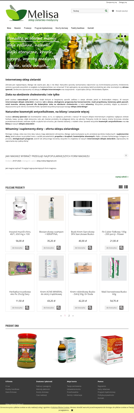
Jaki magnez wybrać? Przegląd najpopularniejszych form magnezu (47, 156)
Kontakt (101, 398)
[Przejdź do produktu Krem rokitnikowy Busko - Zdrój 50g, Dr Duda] (82, 272)
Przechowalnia (72, 392)
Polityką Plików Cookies (60, 407)
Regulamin (102, 386)
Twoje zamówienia (74, 386)
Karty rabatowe (104, 389)
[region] (67, 51)
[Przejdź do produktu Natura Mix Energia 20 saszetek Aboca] (108, 350)
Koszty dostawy (42, 392)
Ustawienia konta (73, 389)
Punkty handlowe (12, 389)
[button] (27, 248)
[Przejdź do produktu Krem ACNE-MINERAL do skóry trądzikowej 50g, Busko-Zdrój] (51, 272)
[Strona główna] (32, 14)
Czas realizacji (41, 395)
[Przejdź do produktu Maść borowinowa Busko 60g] (114, 272)
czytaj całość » (122, 177)
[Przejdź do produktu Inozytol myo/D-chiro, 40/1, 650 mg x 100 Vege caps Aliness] (19, 212)
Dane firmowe (10, 392)
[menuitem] (9, 28)
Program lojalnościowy (106, 392)
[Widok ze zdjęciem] (120, 186)
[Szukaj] (106, 11)
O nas (7, 386)
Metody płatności (43, 389)
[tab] (119, 36)
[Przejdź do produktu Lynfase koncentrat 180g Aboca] (66, 350)
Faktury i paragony (43, 386)
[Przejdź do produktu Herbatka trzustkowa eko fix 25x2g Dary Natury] (19, 272)
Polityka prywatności (106, 395)
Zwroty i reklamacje (74, 395)
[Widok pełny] (126, 186)
